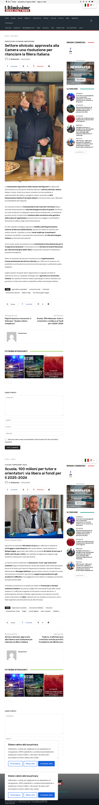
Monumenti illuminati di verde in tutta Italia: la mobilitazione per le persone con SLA (34, 374)
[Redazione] (7, 59)
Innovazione (29, 41)
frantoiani (46, 289)
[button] (91, 20)
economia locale (34, 289)
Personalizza (15, 795)
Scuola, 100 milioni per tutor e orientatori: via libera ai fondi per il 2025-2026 (50, 321)
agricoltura (14, 36)
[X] (86, 1)
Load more (79, 152)
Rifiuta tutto (30, 795)
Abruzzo (79, 125)
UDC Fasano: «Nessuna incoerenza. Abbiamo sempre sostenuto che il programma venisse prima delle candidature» (84, 144)
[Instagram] (83, 1)
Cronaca (14, 367)
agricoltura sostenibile (19, 289)
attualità (34, 369)
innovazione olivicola (13, 293)
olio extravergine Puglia (41, 293)
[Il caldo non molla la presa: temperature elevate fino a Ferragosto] (53, 366)
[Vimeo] (89, 1)
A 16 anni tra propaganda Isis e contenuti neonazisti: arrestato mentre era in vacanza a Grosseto (14, 373)
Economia (20, 41)
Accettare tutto (46, 795)
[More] (49, 66)
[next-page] (10, 382)
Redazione (15, 59)
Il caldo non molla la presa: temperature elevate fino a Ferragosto (54, 374)
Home (7, 36)
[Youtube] (92, 1)
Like (70, 48)
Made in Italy (26, 293)
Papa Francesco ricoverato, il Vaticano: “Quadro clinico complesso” (18, 321)
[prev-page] (6, 382)
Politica (79, 138)
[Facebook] (80, 1)
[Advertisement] (61, 9)
